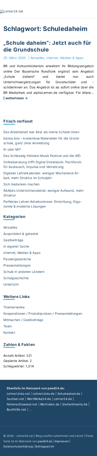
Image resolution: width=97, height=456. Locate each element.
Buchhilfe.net (16, 409)
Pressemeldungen (17, 265)
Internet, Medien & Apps (64, 58)
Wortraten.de (49, 404)
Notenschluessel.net (22, 404)
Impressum (62, 441)
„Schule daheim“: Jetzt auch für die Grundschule (47, 46)
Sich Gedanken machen (21, 184)
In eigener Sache (16, 246)
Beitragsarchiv (44, 446)
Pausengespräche (17, 259)
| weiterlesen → (15, 98)
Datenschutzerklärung (18, 446)
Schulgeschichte (16, 278)
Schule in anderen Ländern (23, 272)
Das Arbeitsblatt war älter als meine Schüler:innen (41, 132)
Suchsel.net (15, 399)
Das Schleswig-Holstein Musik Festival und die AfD (42, 156)
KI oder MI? (12, 149)
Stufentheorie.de (74, 404)
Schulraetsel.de (69, 393)
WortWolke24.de (39, 399)
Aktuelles (37, 58)
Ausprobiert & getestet (20, 234)
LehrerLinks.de (44, 393)
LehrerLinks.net (18, 393)
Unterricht (11, 284)
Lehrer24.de (63, 399)
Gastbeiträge (13, 240)
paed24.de (45, 441)
